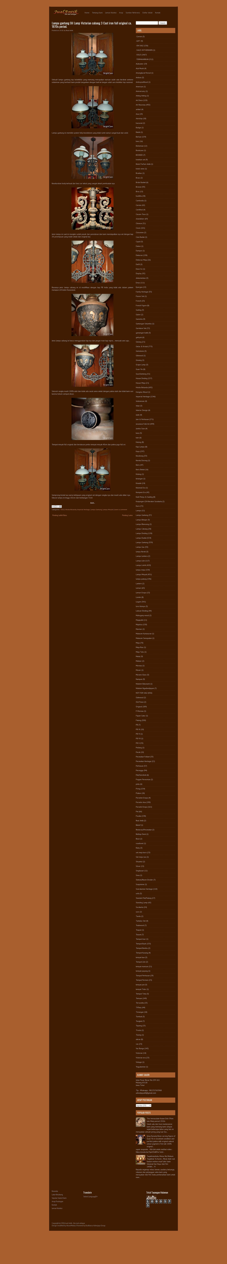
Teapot (138, 930)
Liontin (138, 597)
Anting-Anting (141, 95)
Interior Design (142, 410)
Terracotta (140, 1003)
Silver (138, 866)
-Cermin (139, 36)
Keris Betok (140, 469)
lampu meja (140, 570)
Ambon (138, 77)
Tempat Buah (141, 943)
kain (137, 437)
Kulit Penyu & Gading (144, 497)
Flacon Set (140, 296)
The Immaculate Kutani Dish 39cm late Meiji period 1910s (160, 1119)
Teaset (138, 934)
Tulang (138, 1035)
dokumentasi (141, 278)
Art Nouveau (141, 105)
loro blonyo (140, 606)
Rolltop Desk (141, 834)
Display (139, 273)
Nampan (139, 679)
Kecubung (139, 456)
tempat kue (140, 957)
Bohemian (140, 146)
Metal (138, 656)
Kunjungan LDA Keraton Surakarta (149, 501)
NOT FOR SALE (142, 693)
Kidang (138, 474)
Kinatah (138, 483)
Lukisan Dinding (142, 611)
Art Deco (139, 100)
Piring (138, 788)
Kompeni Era (141, 492)
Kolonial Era (140, 488)
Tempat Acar (141, 939)
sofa (137, 893)
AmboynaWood (142, 82)
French (138, 301)
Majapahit (139, 620)
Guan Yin (139, 369)
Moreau (139, 665)
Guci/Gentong (141, 374)
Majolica (139, 624)
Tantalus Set (141, 921)
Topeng (139, 1025)
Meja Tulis (140, 652)
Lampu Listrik (141, 565)
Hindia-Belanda (70, 510)
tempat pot (140, 984)
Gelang (138, 342)
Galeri (138, 314)
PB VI (138, 734)
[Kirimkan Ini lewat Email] (53, 506)
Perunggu (139, 770)
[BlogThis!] (55, 506)
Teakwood (140, 925)
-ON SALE (139, 45)
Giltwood (139, 355)
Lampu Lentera (142, 556)
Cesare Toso (141, 214)
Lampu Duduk (141, 538)
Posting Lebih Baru (59, 515)
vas (137, 1044)
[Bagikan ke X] (58, 506)
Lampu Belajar (141, 520)
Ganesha (139, 319)
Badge (138, 127)
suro (137, 912)
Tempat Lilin (140, 962)
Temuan (139, 998)
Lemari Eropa (141, 592)
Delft (138, 264)
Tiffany (138, 1007)
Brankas (139, 173)
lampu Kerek (141, 551)
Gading (138, 310)
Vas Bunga (140, 1048)
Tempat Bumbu (142, 948)
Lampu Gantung (96, 510)
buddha (139, 196)
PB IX (138, 729)
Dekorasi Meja (141, 260)
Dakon (138, 246)
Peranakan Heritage (143, 761)
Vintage (139, 1062)
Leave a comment (120, 510)
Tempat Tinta (141, 994)
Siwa (138, 875)
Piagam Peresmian (143, 779)
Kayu (138, 451)
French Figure (141, 305)
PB (137, 725)
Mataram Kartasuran (143, 633)
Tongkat (139, 1021)
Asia (137, 114)
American (139, 86)
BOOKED (139, 155)
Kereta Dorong (141, 460)
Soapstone (140, 884)
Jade (137, 415)
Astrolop (139, 118)
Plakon (138, 793)
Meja (138, 643)
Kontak (157, 12)
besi (137, 141)
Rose (138, 839)
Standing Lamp (142, 902)
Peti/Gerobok (141, 775)
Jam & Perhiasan (142, 419)
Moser (138, 670)
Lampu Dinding (142, 533)
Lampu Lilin (140, 561)
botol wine (140, 168)
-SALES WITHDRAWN (144, 50)
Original (139, 706)
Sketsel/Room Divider (144, 880)
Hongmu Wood (142, 392)
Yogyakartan (140, 1067)
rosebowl (139, 843)
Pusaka (138, 816)
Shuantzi (139, 861)
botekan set (140, 159)
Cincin (138, 228)
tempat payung (142, 971)
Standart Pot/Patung (143, 898)
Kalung (138, 442)
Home (87, 12)
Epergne (139, 287)
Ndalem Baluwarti (143, 684)
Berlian (138, 137)
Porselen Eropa (142, 798)
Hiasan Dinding (141, 378)
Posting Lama (127, 515)
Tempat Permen (142, 980)
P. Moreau (139, 711)
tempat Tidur (141, 989)
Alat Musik (140, 68)
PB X (138, 743)
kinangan (139, 478)
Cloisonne (140, 232)
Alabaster (139, 64)
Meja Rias (139, 647)
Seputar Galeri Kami (59, 1198)
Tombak (139, 1016)
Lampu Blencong (142, 524)
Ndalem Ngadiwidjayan (145, 688)
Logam (138, 602)
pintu (138, 784)
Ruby (138, 848)
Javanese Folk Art (142, 424)
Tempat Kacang (142, 953)
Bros (137, 191)
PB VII (138, 738)
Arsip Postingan (57, 1201)
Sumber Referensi (133, 12)
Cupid (138, 241)
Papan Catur (140, 715)
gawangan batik (142, 333)
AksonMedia (70, 1225)
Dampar (139, 250)
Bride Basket (141, 182)
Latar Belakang (57, 1194)
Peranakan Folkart (143, 756)
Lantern (139, 583)
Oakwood (139, 697)
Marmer (139, 629)
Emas (138, 282)
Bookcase (139, 150)
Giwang (139, 360)
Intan (138, 406)
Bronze (138, 187)
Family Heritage (142, 292)
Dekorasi (139, 255)
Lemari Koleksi (111, 12)
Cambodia (140, 200)
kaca (137, 433)
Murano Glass (141, 675)
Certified (139, 209)
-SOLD (62, 510)
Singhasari (140, 870)
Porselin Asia (141, 802)
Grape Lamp (141, 364)
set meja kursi (141, 852)
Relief (138, 825)
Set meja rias (141, 857)
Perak (138, 752)
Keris (138, 465)
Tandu (138, 916)
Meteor (139, 661)
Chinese (139, 223)
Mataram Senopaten (144, 638)
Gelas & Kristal (142, 346)
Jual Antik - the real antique (75, 1223)
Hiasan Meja (140, 383)
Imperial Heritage (83, 510)
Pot (137, 811)
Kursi (138, 506)
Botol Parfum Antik (143, 164)
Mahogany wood (142, 615)
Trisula (138, 1030)
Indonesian (140, 401)
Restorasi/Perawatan (144, 829)
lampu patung (141, 579)
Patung (138, 720)
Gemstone (140, 351)
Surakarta (139, 907)
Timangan (140, 1012)
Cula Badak (140, 237)
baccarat (139, 123)
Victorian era (141, 1057)
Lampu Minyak (108, 510)
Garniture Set (141, 328)
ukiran (138, 1039)
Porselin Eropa (141, 807)
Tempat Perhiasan (143, 975)
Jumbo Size (140, 428)
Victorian (139, 1053)
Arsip (121, 12)
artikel (138, 109)
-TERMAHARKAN (142, 59)
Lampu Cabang (142, 529)
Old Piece (140, 702)
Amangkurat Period (143, 73)
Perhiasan (139, 766)
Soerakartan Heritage (144, 889)
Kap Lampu (140, 447)
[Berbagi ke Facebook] (60, 506)
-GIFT (138, 41)
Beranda (55, 1191)
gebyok (139, 337)
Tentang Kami (97, 12)
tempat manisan (142, 966)
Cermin (138, 205)
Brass (138, 178)
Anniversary (140, 91)
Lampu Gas (140, 547)
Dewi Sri (139, 269)
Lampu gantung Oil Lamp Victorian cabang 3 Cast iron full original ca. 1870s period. (91, 25)
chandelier (140, 219)
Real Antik (139, 820)
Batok (138, 132)
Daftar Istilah (148, 12)
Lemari (138, 588)
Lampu (138, 510)
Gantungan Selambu (144, 323)
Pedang (139, 747)
